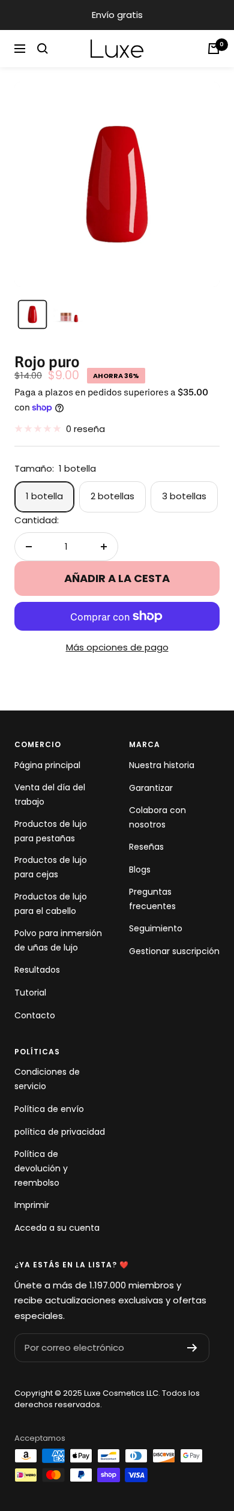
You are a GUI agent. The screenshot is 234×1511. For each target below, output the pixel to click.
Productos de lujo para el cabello (50, 904)
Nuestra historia (161, 765)
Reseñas (146, 847)
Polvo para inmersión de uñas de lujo (58, 940)
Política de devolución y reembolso (41, 1168)
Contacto (34, 1015)
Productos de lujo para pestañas (50, 831)
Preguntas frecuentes (152, 899)
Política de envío (49, 1109)
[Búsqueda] (42, 48)
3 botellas (184, 496)
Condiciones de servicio (47, 1079)
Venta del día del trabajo (49, 794)
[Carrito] (214, 48)
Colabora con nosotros (157, 817)
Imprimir (31, 1205)
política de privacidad (59, 1132)
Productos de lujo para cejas (50, 867)
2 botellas (112, 496)
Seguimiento (155, 928)
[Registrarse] (192, 1348)
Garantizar (151, 788)
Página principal (47, 765)
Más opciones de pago (117, 647)
